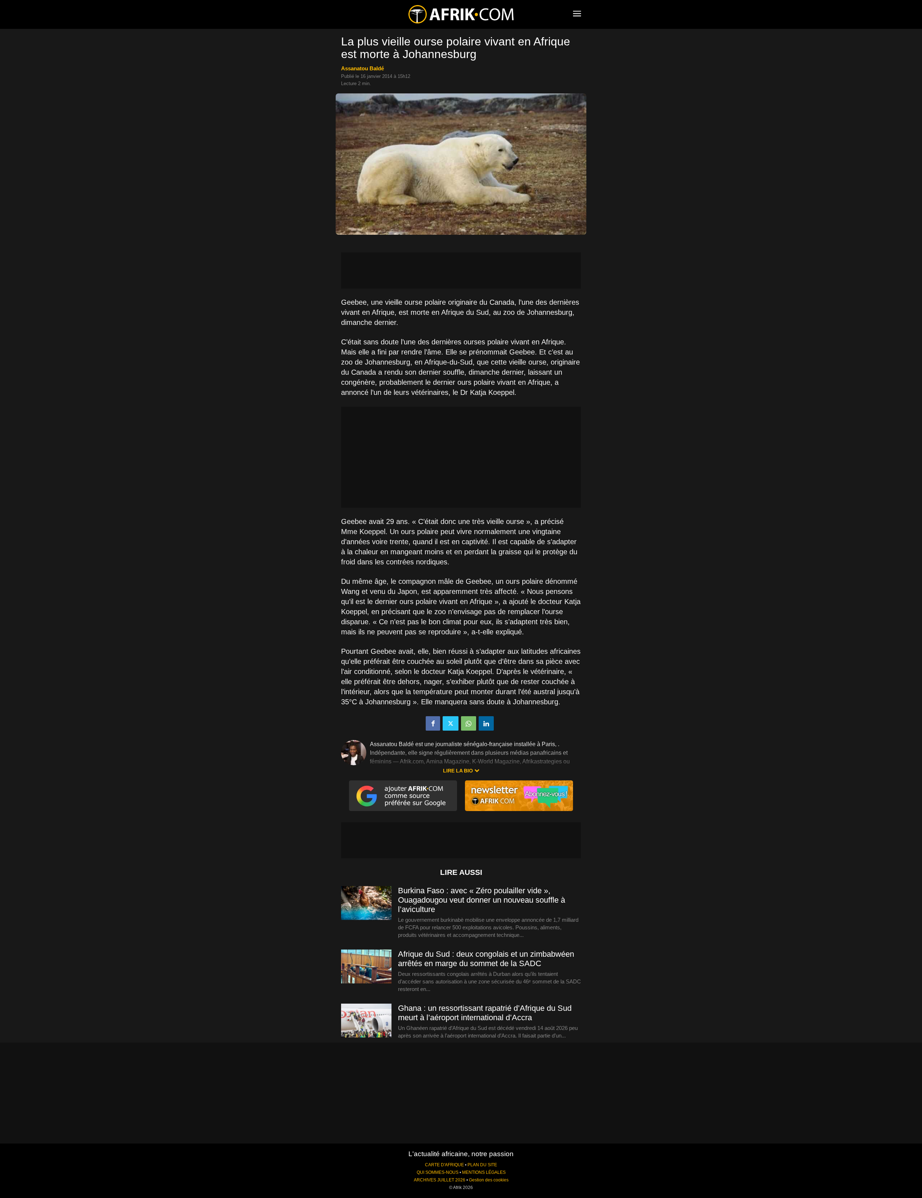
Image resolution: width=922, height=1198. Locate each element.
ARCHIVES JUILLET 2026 (439, 1179)
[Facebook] (433, 723)
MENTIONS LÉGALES (484, 1172)
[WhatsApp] (468, 723)
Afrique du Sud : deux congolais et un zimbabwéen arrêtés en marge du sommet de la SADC (486, 959)
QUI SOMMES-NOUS (437, 1172)
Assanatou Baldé (362, 68)
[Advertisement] (461, 270)
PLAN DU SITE (482, 1164)
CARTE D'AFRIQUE (444, 1164)
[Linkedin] (486, 723)
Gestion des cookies (489, 1179)
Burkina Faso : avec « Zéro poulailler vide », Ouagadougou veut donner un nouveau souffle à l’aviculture (481, 900)
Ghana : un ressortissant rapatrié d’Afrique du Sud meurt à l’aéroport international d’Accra (485, 1013)
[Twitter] (450, 723)
